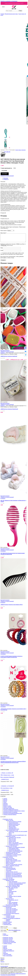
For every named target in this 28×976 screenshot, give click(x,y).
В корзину (4, 173)
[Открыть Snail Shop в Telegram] (25, 354)
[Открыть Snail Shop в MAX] (25, 348)
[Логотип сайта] (14, 9)
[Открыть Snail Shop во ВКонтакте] (25, 351)
